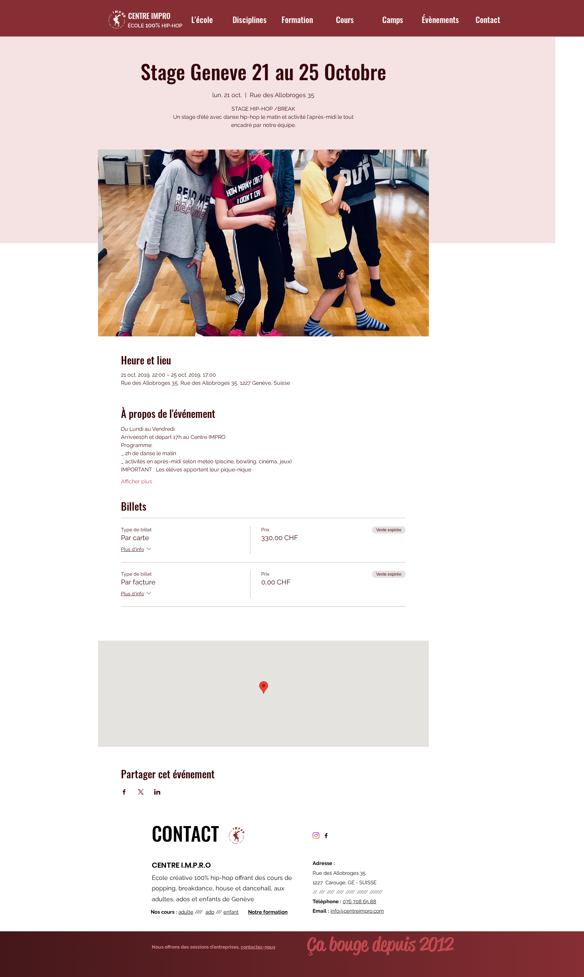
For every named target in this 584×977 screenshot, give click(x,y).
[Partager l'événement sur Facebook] (124, 792)
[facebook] (326, 835)
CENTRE (165, 865)
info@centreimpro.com (357, 911)
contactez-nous (258, 947)
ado (209, 912)
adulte (185, 912)
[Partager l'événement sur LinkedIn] (157, 792)
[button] (202, 19)
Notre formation (268, 912)
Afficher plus (136, 481)
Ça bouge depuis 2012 (380, 944)
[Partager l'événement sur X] (141, 792)
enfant (231, 912)
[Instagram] (316, 835)
